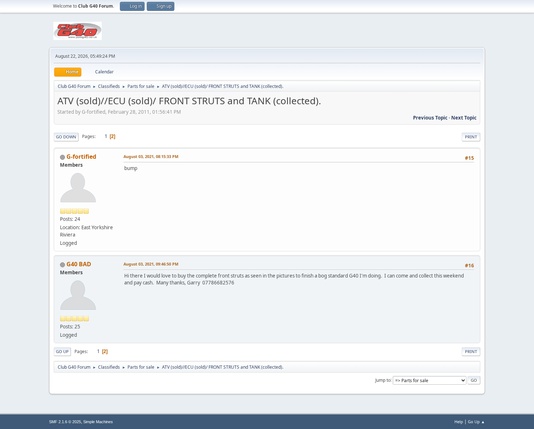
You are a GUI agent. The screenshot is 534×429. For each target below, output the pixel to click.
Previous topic (430, 117)
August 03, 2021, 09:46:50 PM (151, 264)
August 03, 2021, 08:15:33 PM (151, 156)
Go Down (66, 136)
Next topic (464, 117)
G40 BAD (78, 264)
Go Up (62, 351)
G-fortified (81, 157)
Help (458, 421)
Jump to (383, 380)
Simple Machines (98, 422)
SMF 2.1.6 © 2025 (65, 422)
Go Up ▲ (476, 421)
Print (471, 136)
